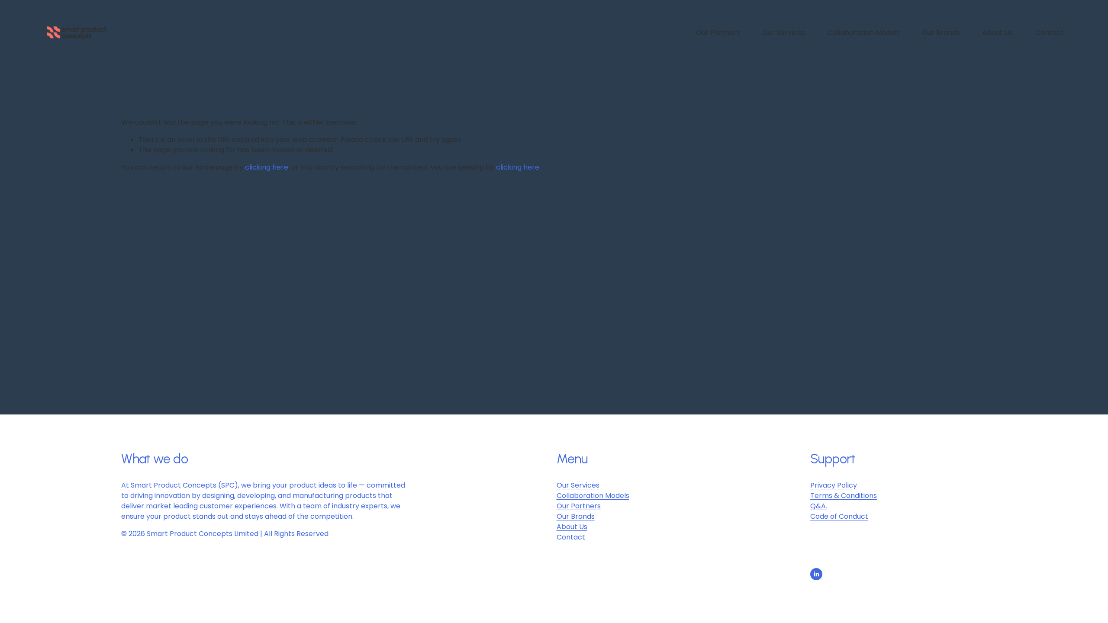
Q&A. (818, 506)
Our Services (783, 33)
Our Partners (718, 33)
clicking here (266, 167)
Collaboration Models (863, 33)
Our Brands (941, 33)
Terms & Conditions (843, 496)
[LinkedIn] (816, 574)
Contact (1049, 33)
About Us (997, 33)
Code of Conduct (839, 516)
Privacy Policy (833, 485)
